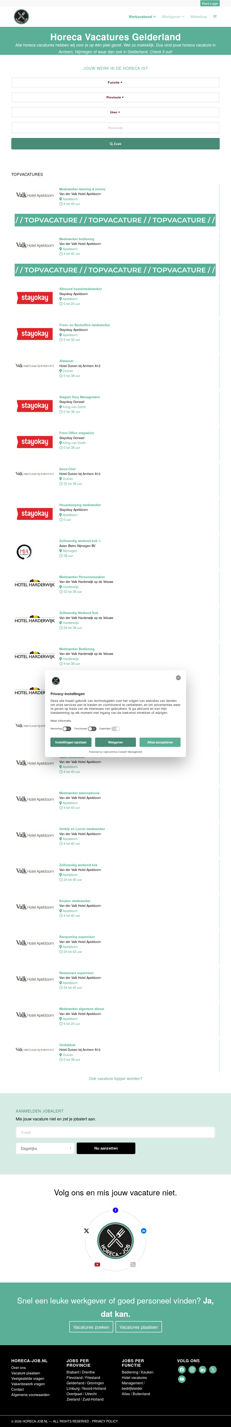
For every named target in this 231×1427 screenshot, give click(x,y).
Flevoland (75, 1377)
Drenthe (88, 1372)
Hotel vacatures (134, 1377)
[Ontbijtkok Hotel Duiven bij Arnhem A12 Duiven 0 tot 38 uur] (115, 1073)
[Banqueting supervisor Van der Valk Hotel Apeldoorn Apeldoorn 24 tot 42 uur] (115, 964)
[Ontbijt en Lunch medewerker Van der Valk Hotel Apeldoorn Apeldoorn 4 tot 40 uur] (115, 856)
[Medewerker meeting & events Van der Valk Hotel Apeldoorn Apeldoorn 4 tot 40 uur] (115, 231)
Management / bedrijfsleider (133, 1385)
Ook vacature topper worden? (115, 1078)
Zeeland (73, 1399)
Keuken (147, 1372)
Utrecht (91, 1393)
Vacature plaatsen (25, 1373)
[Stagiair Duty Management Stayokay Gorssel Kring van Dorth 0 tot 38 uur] (115, 425)
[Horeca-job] (21, 17)
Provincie (114, 97)
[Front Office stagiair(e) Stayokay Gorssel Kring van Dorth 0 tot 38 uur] (115, 461)
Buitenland (141, 1393)
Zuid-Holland (93, 1399)
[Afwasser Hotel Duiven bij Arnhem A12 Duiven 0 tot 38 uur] (115, 388)
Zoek (117, 144)
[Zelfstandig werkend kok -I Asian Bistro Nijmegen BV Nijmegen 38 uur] (115, 568)
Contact (17, 1389)
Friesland (92, 1377)
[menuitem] (209, 3)
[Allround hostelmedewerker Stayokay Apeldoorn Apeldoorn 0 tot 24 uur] (115, 316)
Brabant (73, 1372)
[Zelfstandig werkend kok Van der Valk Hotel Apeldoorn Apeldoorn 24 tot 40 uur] (115, 893)
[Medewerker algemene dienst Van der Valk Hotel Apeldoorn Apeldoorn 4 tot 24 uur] (115, 1036)
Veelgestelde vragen (27, 1378)
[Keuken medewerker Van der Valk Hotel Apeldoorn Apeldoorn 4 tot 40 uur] (115, 929)
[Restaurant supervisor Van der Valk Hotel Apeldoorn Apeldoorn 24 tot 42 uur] (115, 1001)
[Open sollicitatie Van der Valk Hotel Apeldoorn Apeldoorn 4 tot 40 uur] (115, 784)
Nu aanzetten (106, 1148)
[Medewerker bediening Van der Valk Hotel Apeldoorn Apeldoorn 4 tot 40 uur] (115, 281)
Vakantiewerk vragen (28, 1383)
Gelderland (75, 1382)
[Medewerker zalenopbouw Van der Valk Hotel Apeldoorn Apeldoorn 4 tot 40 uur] (115, 821)
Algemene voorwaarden (30, 1394)
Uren (114, 112)
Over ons (18, 1367)
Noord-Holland (94, 1388)
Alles (126, 1393)
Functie (114, 82)
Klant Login (210, 3)
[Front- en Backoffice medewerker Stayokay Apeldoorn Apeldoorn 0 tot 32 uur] (115, 353)
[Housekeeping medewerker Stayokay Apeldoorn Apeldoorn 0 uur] (115, 533)
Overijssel (74, 1393)
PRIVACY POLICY (105, 1421)
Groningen (95, 1382)
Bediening (130, 1372)
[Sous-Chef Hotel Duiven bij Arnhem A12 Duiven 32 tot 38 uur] (115, 497)
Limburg (73, 1388)
